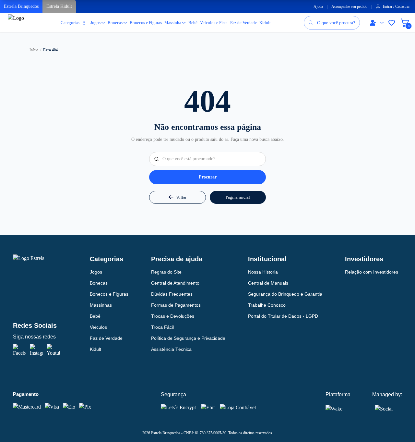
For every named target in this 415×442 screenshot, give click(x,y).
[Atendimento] (375, 23)
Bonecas (115, 22)
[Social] (383, 407)
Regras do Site (166, 272)
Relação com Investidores (371, 272)
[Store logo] (17, 25)
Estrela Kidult (59, 6)
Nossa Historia (263, 272)
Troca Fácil (162, 327)
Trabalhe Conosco (267, 305)
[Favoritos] (391, 23)
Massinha (172, 22)
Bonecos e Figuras (146, 22)
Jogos (95, 22)
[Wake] (338, 408)
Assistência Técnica (171, 349)
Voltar (181, 197)
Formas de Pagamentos (176, 305)
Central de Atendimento (175, 283)
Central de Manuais (268, 283)
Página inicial (238, 197)
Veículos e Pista (214, 22)
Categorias (70, 22)
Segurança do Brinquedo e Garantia (285, 294)
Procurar (208, 177)
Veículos (98, 327)
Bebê (192, 22)
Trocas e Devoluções (172, 316)
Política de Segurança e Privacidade (188, 338)
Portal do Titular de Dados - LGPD (283, 316)
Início (34, 50)
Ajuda (318, 6)
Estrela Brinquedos (21, 6)
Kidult (265, 22)
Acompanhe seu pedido (349, 6)
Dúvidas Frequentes (172, 294)
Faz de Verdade (243, 22)
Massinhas (101, 305)
